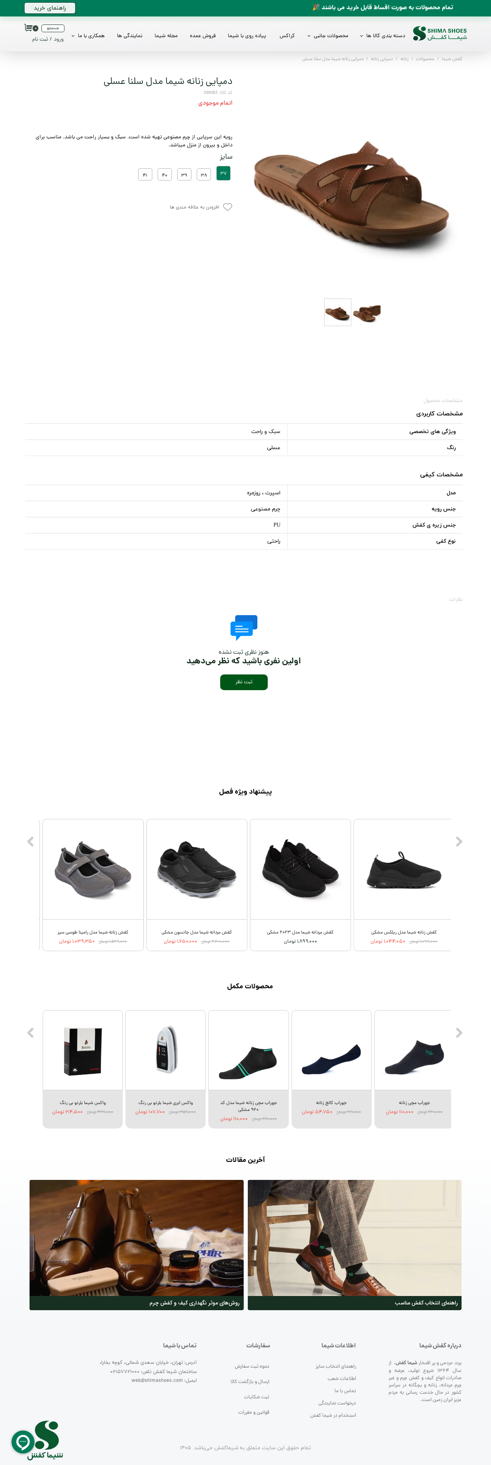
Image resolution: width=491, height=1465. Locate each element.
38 (204, 175)
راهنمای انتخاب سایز (336, 1366)
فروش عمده (203, 36)
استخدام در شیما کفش (333, 1415)
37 (223, 174)
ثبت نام (40, 40)
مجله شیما (166, 36)
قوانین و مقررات (253, 1412)
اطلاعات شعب (342, 1379)
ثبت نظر (244, 682)
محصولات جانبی (331, 36)
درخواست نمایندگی (337, 1403)
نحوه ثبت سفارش (252, 1366)
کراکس (287, 36)
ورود (59, 40)
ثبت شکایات (256, 1397)
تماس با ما (345, 1391)
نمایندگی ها (129, 36)
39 (184, 175)
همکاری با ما (91, 36)
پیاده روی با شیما (247, 36)
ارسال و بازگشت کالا (250, 1382)
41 (145, 175)
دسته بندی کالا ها (385, 36)
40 (164, 175)
